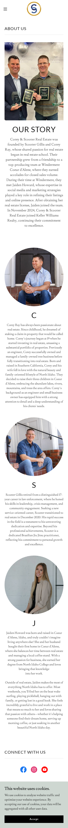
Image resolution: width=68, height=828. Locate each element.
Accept (33, 819)
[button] (6, 9)
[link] (34, 9)
